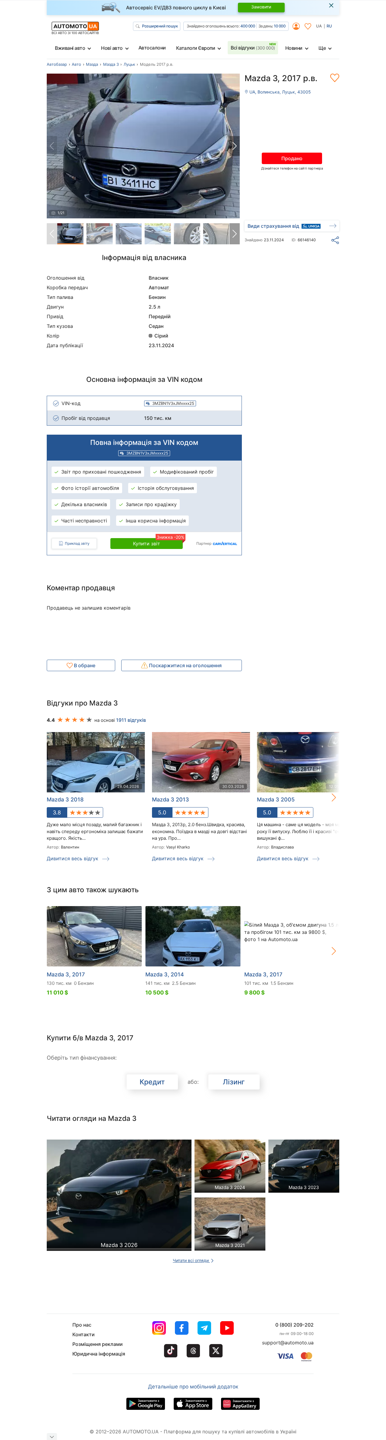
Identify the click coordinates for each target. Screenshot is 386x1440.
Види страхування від (273, 226)
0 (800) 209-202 (294, 1325)
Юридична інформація (98, 1354)
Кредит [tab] (152, 1082)
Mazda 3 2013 (170, 799)
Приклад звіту (77, 543)
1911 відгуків (131, 720)
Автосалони (152, 48)
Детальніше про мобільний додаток (193, 1387)
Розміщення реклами (97, 1344)
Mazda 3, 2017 (66, 974)
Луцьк (129, 64)
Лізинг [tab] (234, 1082)
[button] (234, 146)
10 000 (279, 26)
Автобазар (57, 64)
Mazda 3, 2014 (164, 974)
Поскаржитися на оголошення (185, 665)
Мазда (92, 64)
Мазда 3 (111, 64)
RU (329, 26)
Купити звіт (158, 542)
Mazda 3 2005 (276, 799)
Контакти (83, 1334)
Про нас (81, 1325)
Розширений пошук (160, 26)
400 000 (247, 26)
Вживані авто (70, 48)
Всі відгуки (253, 48)
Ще (322, 48)
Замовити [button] (261, 6)
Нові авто (112, 48)
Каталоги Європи (195, 48)
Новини (293, 48)
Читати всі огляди (191, 1260)
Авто (76, 64)
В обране (84, 665)
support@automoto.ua (288, 1343)
